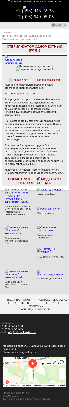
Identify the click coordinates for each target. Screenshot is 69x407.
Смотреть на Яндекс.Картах (19, 352)
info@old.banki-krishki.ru (22, 332)
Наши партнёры (18, 299)
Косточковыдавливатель (50, 278)
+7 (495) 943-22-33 (34, 10)
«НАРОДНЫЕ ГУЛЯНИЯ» (50, 257)
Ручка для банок (45, 213)
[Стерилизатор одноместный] (14, 59)
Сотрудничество (19, 303)
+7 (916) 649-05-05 (34, 16)
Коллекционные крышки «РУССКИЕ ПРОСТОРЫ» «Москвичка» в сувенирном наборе (18, 210)
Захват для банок (46, 194)
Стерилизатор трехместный (45, 236)
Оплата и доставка (53, 299)
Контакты (53, 303)
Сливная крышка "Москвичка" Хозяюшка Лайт (16, 241)
